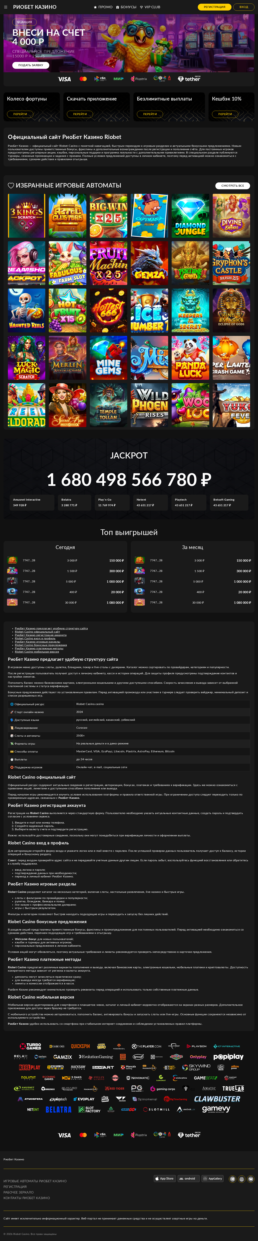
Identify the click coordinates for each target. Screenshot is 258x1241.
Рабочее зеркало (19, 1192)
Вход (244, 7)
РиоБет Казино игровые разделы (37, 641)
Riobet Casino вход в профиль (35, 638)
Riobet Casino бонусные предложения (41, 645)
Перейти (20, 114)
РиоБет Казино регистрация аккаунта (41, 635)
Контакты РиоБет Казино (27, 1198)
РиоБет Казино (35, 7)
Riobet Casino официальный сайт (37, 631)
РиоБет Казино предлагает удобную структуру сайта (51, 628)
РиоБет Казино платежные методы (39, 648)
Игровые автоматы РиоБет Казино (35, 1181)
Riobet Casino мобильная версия (37, 651)
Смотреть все (232, 185)
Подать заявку (30, 65)
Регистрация (215, 7)
